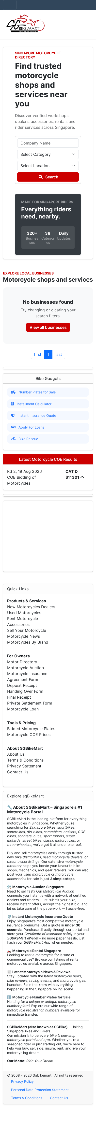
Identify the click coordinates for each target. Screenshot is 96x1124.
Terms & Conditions (25, 760)
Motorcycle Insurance (27, 673)
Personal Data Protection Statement (40, 1090)
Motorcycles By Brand (27, 642)
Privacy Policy (22, 1081)
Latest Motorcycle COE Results (48, 459)
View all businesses (48, 327)
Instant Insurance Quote (36, 415)
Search (51, 176)
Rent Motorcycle (22, 618)
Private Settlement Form (29, 703)
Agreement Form (22, 679)
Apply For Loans (31, 427)
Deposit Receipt (22, 685)
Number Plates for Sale (37, 392)
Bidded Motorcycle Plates (31, 728)
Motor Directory (22, 661)
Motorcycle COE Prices (28, 734)
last (58, 354)
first (37, 354)
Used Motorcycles (24, 612)
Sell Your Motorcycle (26, 630)
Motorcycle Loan (23, 708)
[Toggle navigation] (10, 5)
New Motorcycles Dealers (31, 606)
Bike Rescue (28, 439)
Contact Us (17, 771)
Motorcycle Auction (25, 667)
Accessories (18, 624)
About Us (16, 754)
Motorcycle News (23, 636)
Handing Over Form (25, 691)
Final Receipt (19, 697)
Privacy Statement (24, 766)
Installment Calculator (34, 404)
